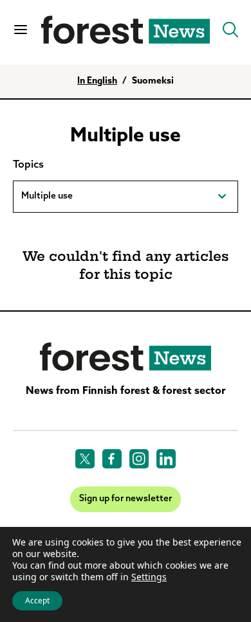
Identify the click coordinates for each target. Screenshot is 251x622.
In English (97, 81)
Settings (149, 577)
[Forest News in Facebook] (112, 458)
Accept (37, 600)
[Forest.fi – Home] (125, 356)
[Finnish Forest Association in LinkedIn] (166, 458)
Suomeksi (153, 81)
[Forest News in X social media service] (85, 458)
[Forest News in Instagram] (139, 458)
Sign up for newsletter (125, 499)
